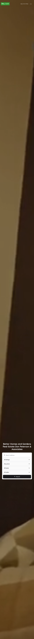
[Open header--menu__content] (30, 4)
